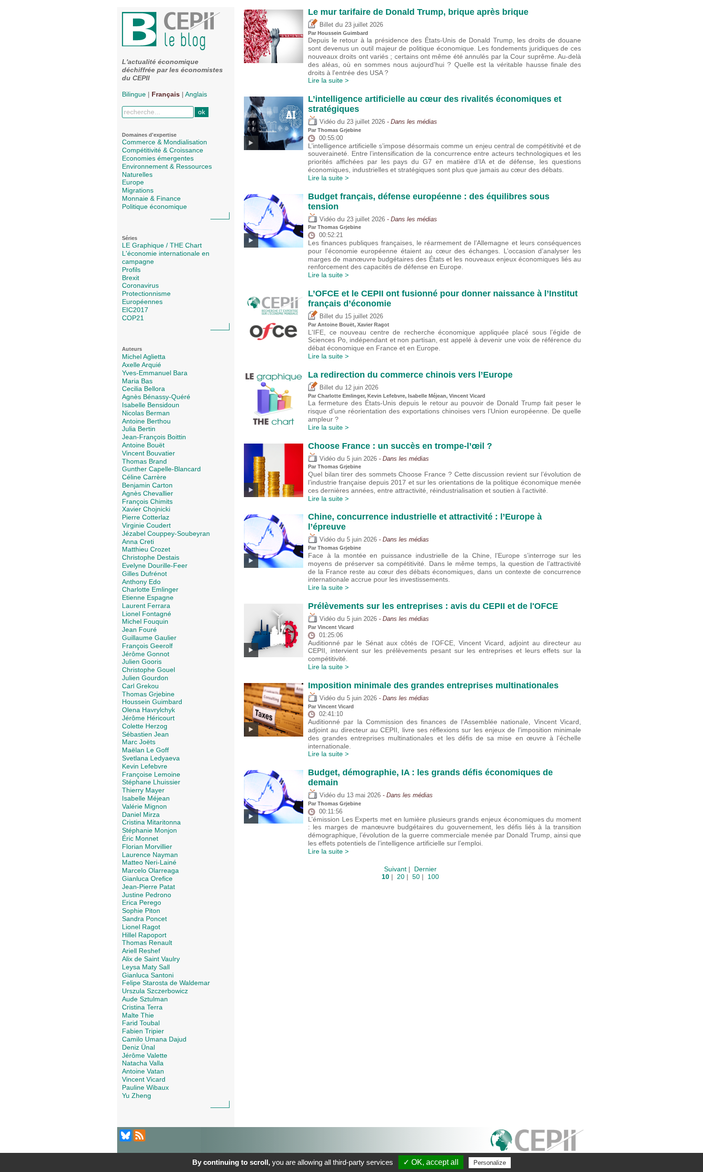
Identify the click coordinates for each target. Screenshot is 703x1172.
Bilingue (134, 94)
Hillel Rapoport (144, 935)
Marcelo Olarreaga (150, 870)
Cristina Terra (142, 1007)
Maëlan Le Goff (145, 750)
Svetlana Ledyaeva (151, 758)
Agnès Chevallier (147, 493)
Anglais (196, 94)
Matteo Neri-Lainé (149, 862)
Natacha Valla (143, 1063)
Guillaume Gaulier (149, 637)
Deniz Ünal (138, 1047)
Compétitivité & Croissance (162, 150)
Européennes (142, 301)
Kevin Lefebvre (144, 766)
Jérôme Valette (144, 1055)
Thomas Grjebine (148, 694)
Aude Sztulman (145, 999)
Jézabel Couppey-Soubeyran (166, 533)
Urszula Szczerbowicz (155, 991)
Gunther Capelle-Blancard (161, 469)
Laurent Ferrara (146, 605)
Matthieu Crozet (146, 549)
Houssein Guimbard (152, 701)
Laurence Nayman (150, 854)
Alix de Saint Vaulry (151, 959)
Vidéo (326, 122)
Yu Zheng (136, 1095)
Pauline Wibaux (145, 1087)
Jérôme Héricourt (148, 718)
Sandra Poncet (144, 918)
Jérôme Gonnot (145, 654)
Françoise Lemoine (151, 774)
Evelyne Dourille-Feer (154, 565)
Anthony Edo (141, 582)
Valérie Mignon (144, 806)
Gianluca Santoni (148, 975)
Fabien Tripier (143, 1031)
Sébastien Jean (145, 734)
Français (166, 94)
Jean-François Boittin (154, 437)
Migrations (138, 190)
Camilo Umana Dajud (154, 1039)
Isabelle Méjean (146, 798)
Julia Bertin (138, 429)
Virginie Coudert (146, 525)
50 (416, 876)
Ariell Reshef (141, 951)
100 (433, 876)
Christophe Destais (150, 557)
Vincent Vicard (143, 1079)
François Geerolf (147, 646)
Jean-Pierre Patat (148, 886)
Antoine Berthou (146, 421)
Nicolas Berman (146, 413)
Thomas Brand (144, 461)
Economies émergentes (158, 158)
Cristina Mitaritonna (151, 822)
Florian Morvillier (147, 846)
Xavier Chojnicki (146, 509)
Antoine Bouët (143, 445)
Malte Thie (138, 1015)
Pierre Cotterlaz (145, 517)
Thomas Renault (147, 942)
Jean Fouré (139, 629)
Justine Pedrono (146, 895)
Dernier (425, 869)
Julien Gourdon (145, 678)
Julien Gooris (142, 661)
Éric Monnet (140, 838)
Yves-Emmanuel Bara (154, 373)
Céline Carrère (144, 477)
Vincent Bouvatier (148, 453)
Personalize (489, 1162)
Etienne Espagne (148, 597)
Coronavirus (140, 285)
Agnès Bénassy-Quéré (156, 397)
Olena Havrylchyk (148, 710)
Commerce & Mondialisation (164, 142)
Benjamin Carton (147, 485)
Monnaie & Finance (151, 198)
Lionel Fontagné (146, 614)
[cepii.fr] (537, 1146)
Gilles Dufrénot (144, 573)
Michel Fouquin (145, 621)
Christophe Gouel (148, 669)
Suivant (395, 869)
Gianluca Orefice (147, 878)
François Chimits (147, 501)
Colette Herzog (144, 726)
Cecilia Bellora (143, 388)
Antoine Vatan (143, 1071)
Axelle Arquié (141, 365)
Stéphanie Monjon (149, 830)
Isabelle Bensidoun (150, 405)
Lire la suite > (328, 80)
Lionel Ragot (141, 927)
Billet (325, 25)
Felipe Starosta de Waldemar (166, 983)
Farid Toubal (141, 1023)
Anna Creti (138, 541)
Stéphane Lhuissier (151, 782)
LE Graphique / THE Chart (162, 245)
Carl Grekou (140, 686)
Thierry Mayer (143, 790)
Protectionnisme (146, 293)
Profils (131, 269)
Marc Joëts (138, 742)
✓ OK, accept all (431, 1162)
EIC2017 (135, 310)
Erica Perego (141, 902)
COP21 (133, 318)
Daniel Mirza (141, 814)
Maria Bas (137, 381)
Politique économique (154, 206)
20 (401, 876)
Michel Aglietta (143, 356)
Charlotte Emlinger (150, 589)
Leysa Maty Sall (146, 967)
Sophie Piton (141, 910)
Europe (133, 182)
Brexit (130, 278)
